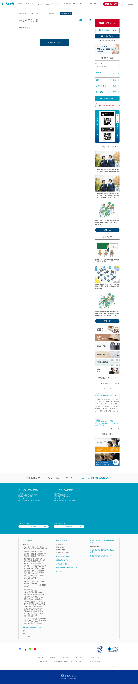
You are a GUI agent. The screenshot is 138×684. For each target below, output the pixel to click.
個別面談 (51, 13)
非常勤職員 (34, 583)
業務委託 (41, 593)
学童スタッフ (28, 565)
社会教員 (33, 551)
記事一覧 (107, 230)
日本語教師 (40, 570)
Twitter (25, 649)
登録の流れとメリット (30, 4)
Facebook (20, 649)
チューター (27, 567)
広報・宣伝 (27, 573)
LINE (30, 649)
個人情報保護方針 (42, 661)
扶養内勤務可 (42, 618)
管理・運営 (27, 577)
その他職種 (36, 565)
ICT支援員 (27, 561)
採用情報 (20, 4)
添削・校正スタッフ (30, 572)
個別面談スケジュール (63, 560)
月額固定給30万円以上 (30, 593)
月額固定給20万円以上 (30, 596)
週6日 (43, 603)
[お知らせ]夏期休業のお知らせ (105, 395)
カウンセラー (28, 563)
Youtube (35, 649)
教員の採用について (62, 544)
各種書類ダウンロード (62, 552)
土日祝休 (39, 601)
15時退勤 (32, 601)
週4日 (30, 604)
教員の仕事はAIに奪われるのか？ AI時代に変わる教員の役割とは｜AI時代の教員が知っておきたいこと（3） (107, 313)
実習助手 (34, 561)
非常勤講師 (40, 581)
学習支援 (43, 565)
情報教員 (33, 555)
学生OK (38, 603)
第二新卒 (26, 613)
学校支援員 (40, 572)
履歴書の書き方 (60, 550)
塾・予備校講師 (28, 568)
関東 (25, 547)
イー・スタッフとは (57, 4)
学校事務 (26, 555)
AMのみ (26, 601)
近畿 (33, 547)
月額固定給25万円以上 (39, 594)
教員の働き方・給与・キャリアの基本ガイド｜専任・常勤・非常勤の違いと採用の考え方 (107, 286)
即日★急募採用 (37, 608)
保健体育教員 (28, 560)
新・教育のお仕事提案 (69, 4)
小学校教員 (39, 558)
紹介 (35, 610)
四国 (42, 549)
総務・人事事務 (39, 575)
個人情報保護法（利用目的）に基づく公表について (68, 661)
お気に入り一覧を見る (108, 105)
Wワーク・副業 (28, 622)
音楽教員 (35, 560)
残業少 (26, 620)
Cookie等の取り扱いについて (96, 661)
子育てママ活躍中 (29, 616)
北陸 (46, 549)
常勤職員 (26, 583)
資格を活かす (38, 599)
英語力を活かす (28, 599)
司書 (39, 561)
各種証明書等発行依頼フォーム (100, 556)
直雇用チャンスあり (30, 623)
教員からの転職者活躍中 (31, 591)
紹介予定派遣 (28, 611)
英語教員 (26, 551)
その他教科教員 (41, 553)
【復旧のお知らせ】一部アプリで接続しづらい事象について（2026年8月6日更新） (106, 423)
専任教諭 (26, 581)
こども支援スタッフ (30, 579)
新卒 (41, 611)
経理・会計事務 (28, 575)
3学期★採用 (41, 604)
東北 (30, 549)
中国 (38, 549)
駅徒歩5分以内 (39, 598)
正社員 (44, 585)
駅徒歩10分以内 (28, 598)
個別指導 (34, 567)
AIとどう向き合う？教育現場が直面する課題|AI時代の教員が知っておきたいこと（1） (107, 222)
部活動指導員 (37, 563)
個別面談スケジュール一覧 (111, 383)
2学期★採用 (27, 608)
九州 (37, 547)
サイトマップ (79, 657)
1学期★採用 (27, 606)
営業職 (34, 577)
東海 (29, 547)
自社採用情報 (28, 594)
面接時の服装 (60, 547)
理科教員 (39, 551)
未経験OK (36, 611)
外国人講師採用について (97, 546)
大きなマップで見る (23, 523)
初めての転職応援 (29, 603)
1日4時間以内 (33, 620)
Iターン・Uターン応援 (37, 613)
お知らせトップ (55, 42)
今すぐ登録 (113, 4)
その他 (39, 585)
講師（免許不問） (29, 558)
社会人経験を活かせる (30, 615)
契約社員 (26, 586)
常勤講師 (33, 581)
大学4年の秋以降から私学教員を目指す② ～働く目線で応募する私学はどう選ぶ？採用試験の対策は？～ (107, 195)
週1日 (40, 620)
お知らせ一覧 (115, 429)
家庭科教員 (40, 555)
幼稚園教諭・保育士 (30, 570)
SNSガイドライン (95, 657)
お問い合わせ (97, 4)
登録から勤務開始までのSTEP (33, 627)
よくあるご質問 (88, 4)
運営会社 (40, 657)
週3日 (35, 604)
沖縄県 (26, 549)
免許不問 (39, 623)
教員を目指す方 (61, 540)
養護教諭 (33, 556)
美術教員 (42, 560)
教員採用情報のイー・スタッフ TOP (28, 13)
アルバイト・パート (30, 585)
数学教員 (26, 553)
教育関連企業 (28, 589)
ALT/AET (41, 567)
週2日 (44, 620)
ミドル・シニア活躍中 (30, 618)
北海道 (42, 547)
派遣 (39, 610)
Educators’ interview (62, 556)
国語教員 (33, 553)
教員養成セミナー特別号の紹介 (66, 567)
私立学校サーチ (61, 571)
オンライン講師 (39, 568)
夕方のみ (37, 622)
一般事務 (34, 573)
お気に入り (79, 4)
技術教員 (26, 556)
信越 (34, 549)
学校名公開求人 (28, 610)
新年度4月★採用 (37, 606)
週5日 (25, 604)
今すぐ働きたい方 (29, 540)
